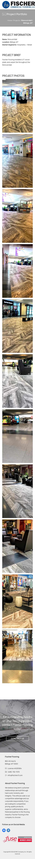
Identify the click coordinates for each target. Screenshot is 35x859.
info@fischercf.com (15, 775)
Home (9, 20)
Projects (16, 20)
